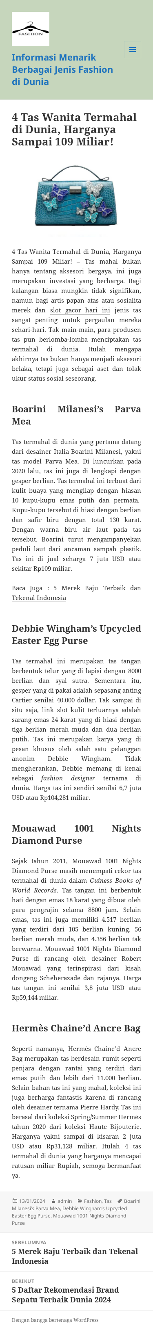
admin (65, 1201)
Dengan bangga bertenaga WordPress (55, 1320)
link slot (55, 710)
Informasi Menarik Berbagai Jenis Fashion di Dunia (62, 69)
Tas (108, 1201)
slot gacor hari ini (80, 310)
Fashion (93, 1201)
